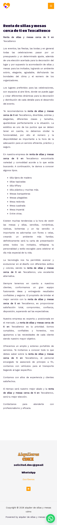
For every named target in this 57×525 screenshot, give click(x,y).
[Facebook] (28, 489)
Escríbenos (28, 479)
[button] (50, 518)
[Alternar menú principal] (51, 6)
